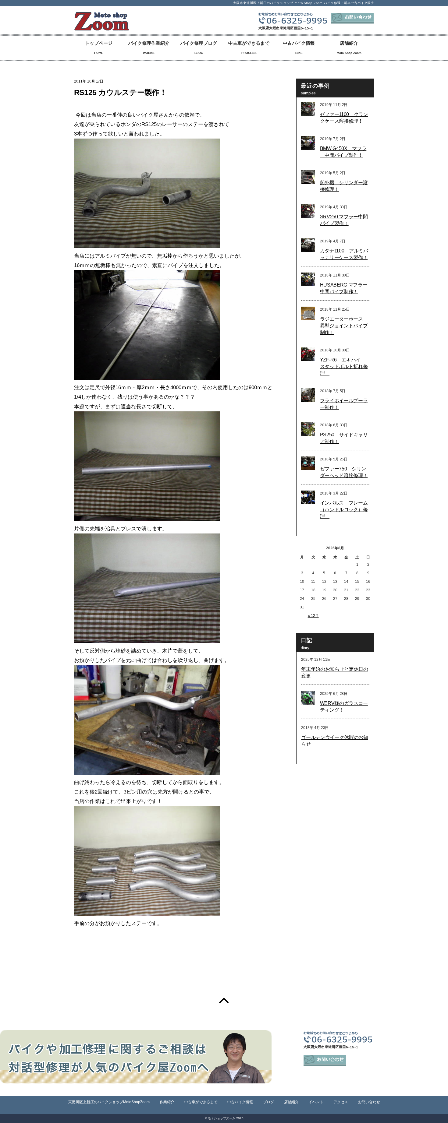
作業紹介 (167, 1102)
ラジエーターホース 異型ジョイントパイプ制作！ (344, 325)
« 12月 (313, 616)
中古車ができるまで (248, 47)
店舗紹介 (349, 47)
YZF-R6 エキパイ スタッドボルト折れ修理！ (344, 366)
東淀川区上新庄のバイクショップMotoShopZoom (109, 1102)
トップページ (98, 47)
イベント (316, 1102)
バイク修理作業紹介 (148, 47)
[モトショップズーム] (102, 27)
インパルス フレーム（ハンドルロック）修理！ (344, 509)
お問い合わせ (369, 1102)
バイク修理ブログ (198, 47)
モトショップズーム (221, 1118)
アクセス (340, 1102)
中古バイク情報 (299, 47)
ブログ (268, 1102)
